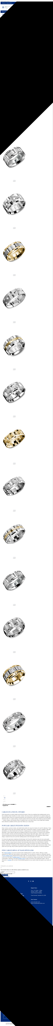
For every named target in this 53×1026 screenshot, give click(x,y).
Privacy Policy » (34, 916)
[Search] (51, 24)
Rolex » (32, 913)
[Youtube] (33, 881)
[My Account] (51, 14)
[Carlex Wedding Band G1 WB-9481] (14, 769)
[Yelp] (43, 933)
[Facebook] (28, 881)
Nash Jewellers (8, 852)
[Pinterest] (40, 933)
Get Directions (19, 903)
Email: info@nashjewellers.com (38, 903)
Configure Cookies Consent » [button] (41, 1023)
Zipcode (3, 871)
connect (9, 860)
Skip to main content (5, 1)
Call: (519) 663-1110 (35, 902)
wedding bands (16, 857)
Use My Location (5, 876)
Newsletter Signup (8, 918)
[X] (34, 933)
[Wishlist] (38, 7)
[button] (3, 7)
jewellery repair (21, 858)
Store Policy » (34, 919)
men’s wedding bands (7, 855)
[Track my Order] (49, 14)
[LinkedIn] (45, 933)
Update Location (4, 875)
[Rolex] (46, 7)
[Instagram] (31, 881)
